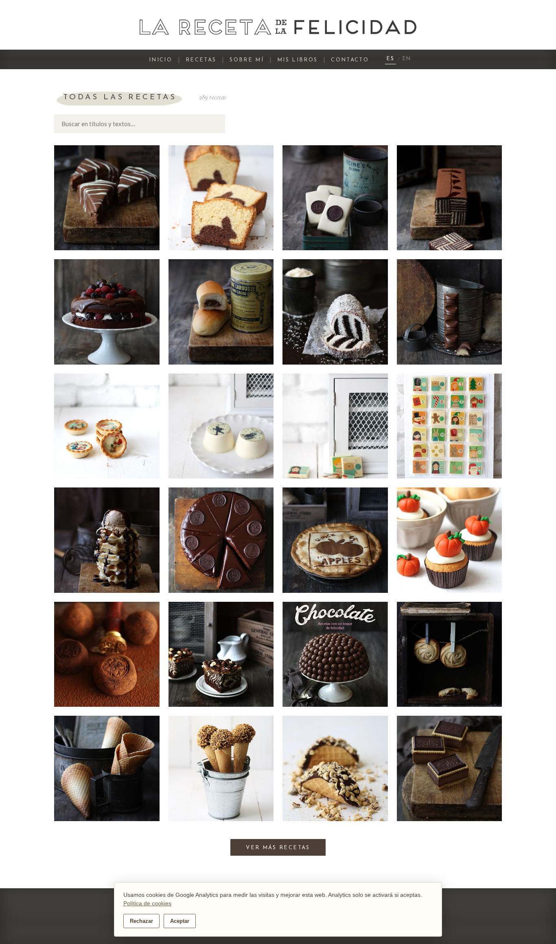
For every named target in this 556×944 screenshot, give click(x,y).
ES (390, 59)
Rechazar (141, 921)
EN (407, 59)
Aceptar (179, 921)
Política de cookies (147, 903)
